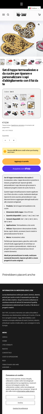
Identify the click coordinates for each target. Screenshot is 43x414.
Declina (20, 403)
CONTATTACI (7, 353)
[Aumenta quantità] (14, 140)
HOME (4, 341)
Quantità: (5, 136)
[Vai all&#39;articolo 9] (24, 62)
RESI (4, 361)
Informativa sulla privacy (26, 391)
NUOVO (5, 349)
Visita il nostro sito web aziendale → (10, 366)
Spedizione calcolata (17, 125)
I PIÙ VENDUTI (7, 345)
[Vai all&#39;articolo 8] (16, 62)
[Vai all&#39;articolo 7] (9, 62)
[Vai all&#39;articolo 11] (38, 62)
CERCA (4, 337)
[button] (34, 8)
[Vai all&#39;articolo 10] (31, 62)
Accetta (20, 397)
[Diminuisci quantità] (5, 140)
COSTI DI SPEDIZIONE (10, 357)
